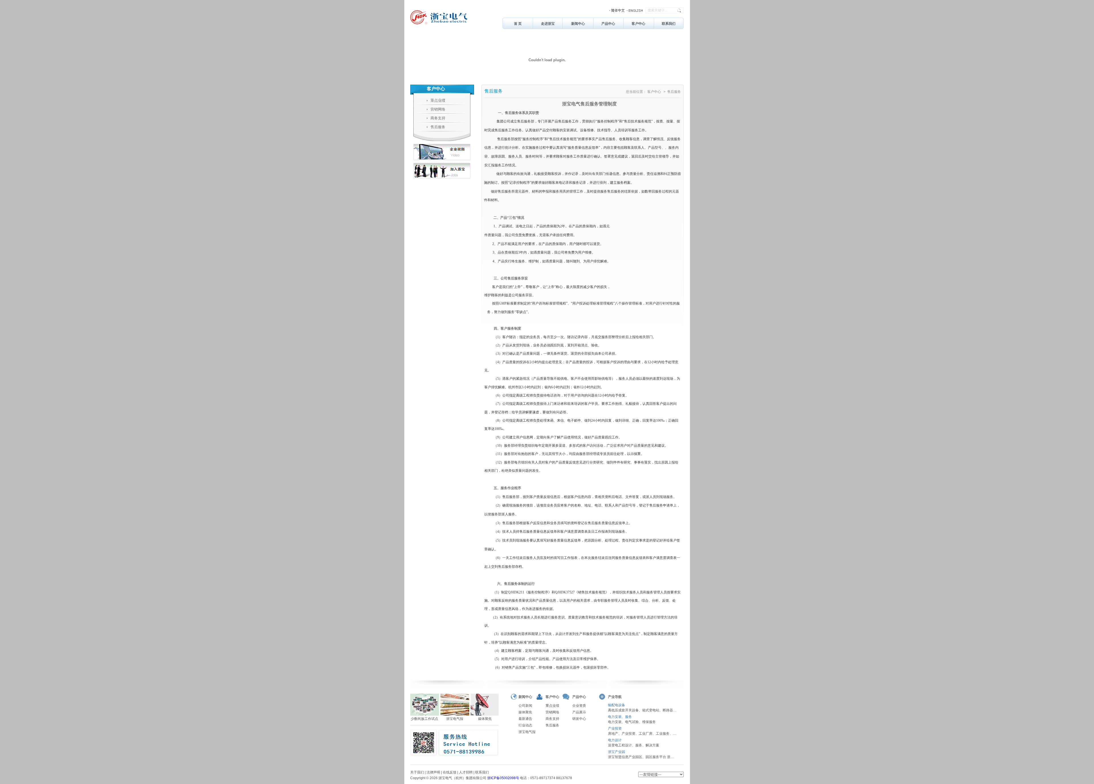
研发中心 (579, 719)
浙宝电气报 (527, 732)
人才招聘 (466, 772)
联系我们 (668, 24)
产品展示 (579, 712)
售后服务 (430, 127)
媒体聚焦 (525, 712)
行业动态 (525, 725)
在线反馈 (449, 772)
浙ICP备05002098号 (503, 778)
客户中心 (638, 24)
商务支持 (430, 118)
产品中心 (608, 24)
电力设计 (615, 740)
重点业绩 (430, 100)
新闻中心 (578, 24)
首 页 (518, 24)
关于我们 (417, 772)
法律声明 (433, 772)
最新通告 (525, 719)
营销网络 (430, 109)
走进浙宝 (548, 24)
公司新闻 (525, 706)
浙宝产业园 (616, 752)
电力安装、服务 (620, 717)
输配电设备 (616, 705)
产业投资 (615, 728)
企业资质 (579, 706)
